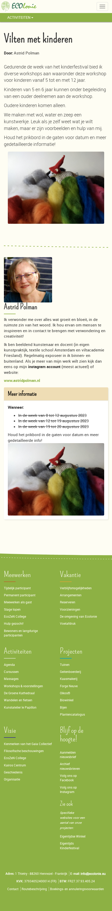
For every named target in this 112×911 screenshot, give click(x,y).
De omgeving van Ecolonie (78, 616)
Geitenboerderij (70, 672)
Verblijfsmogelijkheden (76, 588)
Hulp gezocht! (13, 623)
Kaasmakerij (68, 679)
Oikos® (65, 693)
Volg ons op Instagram (68, 789)
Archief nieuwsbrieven (70, 766)
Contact (12, 889)
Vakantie (70, 574)
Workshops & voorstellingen (23, 686)
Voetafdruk (68, 623)
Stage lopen (12, 609)
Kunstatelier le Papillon (20, 707)
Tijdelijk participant (17, 588)
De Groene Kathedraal (19, 693)
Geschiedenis (13, 772)
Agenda (9, 664)
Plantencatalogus (72, 714)
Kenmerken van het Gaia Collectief (28, 744)
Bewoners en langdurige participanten (21, 633)
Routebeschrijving (34, 889)
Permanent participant (19, 595)
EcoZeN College (15, 616)
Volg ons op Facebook (68, 777)
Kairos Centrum (15, 765)
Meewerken (17, 574)
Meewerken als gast (18, 602)
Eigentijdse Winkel (72, 836)
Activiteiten (19, 17)
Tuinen (65, 664)
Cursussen (11, 672)
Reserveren (67, 602)
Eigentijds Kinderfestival (69, 845)
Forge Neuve (69, 686)
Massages (11, 679)
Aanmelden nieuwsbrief (68, 754)
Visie (10, 730)
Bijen (63, 707)
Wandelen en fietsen (18, 700)
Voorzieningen (70, 609)
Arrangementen (71, 595)
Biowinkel (66, 700)
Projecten (71, 651)
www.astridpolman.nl (22, 380)
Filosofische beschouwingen (24, 751)
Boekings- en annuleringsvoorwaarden (77, 889)
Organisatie (12, 779)
